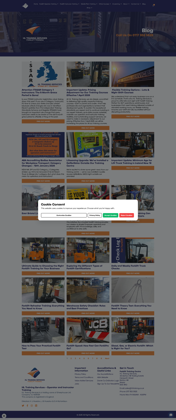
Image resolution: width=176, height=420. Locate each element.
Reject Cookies (126, 215)
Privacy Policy (95, 215)
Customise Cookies (64, 215)
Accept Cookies (110, 215)
